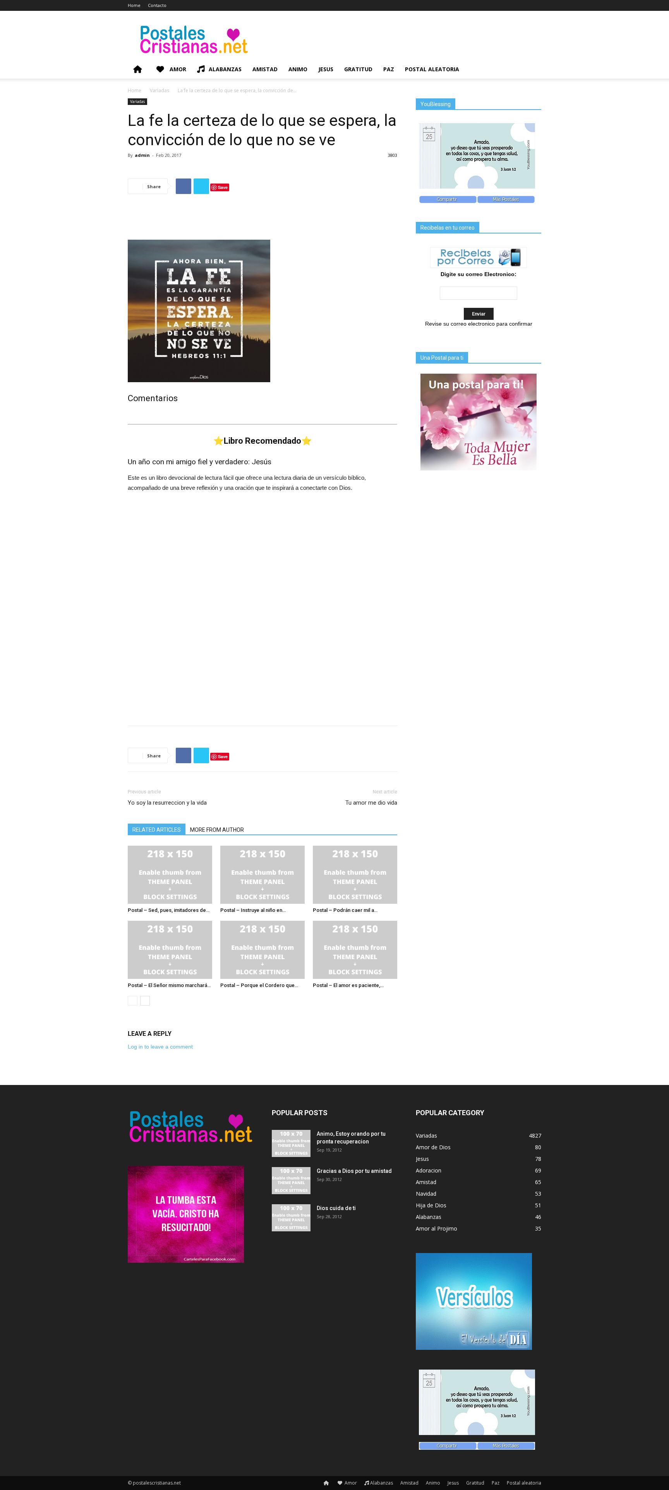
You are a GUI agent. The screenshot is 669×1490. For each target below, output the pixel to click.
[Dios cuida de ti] (291, 1217)
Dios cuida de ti (336, 1208)
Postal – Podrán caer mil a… (345, 910)
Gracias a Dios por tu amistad (354, 1171)
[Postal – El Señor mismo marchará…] (170, 950)
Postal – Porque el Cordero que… (259, 985)
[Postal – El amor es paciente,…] (355, 950)
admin (142, 155)
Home (134, 5)
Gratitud (358, 69)
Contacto (157, 5)
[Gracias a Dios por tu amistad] (291, 1180)
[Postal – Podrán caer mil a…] (355, 875)
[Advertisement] (262, 220)
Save (223, 187)
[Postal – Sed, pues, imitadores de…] (170, 875)
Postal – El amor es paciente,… (348, 985)
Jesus (325, 69)
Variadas (159, 90)
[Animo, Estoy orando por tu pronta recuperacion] (291, 1143)
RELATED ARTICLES (156, 830)
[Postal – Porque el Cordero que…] (262, 950)
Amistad (265, 69)
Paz (388, 69)
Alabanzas (225, 69)
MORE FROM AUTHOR (217, 830)
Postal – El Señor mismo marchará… (169, 985)
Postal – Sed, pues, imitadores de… (168, 910)
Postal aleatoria (432, 69)
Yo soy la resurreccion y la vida (167, 802)
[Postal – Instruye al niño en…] (262, 875)
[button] (532, 70)
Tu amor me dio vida (371, 802)
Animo (297, 69)
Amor (177, 69)
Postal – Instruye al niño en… (253, 910)
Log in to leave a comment (160, 1047)
